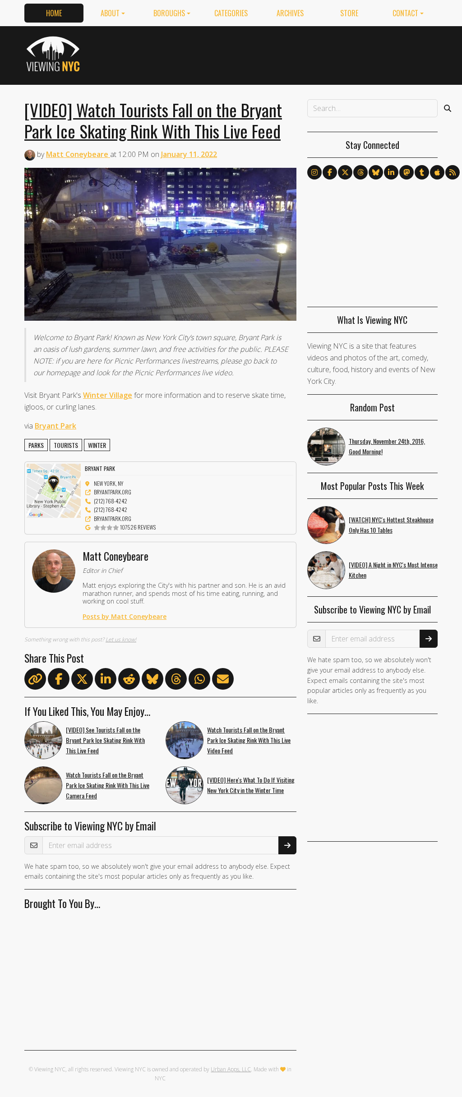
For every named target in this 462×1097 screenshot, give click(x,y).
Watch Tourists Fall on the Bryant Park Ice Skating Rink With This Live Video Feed (249, 740)
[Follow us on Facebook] (330, 172)
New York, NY (108, 483)
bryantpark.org (112, 492)
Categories (231, 13)
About (110, 13)
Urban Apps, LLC (231, 1069)
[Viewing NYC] (54, 53)
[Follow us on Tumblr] (422, 172)
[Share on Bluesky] (152, 681)
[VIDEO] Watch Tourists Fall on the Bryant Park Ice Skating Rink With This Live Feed (153, 120)
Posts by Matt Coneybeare (124, 616)
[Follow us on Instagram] (314, 172)
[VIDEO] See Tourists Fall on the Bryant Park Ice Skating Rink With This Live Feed (105, 740)
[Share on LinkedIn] (105, 681)
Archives (290, 13)
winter (97, 445)
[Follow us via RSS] (452, 172)
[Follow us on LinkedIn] (391, 172)
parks (36, 445)
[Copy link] (35, 679)
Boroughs (169, 13)
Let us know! (121, 639)
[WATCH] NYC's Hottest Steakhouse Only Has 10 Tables (391, 525)
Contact (405, 13)
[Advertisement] (273, 53)
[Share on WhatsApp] (199, 681)
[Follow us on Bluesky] (376, 172)
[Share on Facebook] (58, 681)
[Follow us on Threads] (360, 172)
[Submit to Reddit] (129, 681)
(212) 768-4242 (110, 501)
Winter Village (107, 395)
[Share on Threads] (176, 681)
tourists (66, 445)
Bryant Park (55, 426)
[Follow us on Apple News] (437, 172)
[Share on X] (82, 681)
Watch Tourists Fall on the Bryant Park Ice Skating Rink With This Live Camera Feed (107, 785)
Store (349, 13)
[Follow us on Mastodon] (406, 172)
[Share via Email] (223, 681)
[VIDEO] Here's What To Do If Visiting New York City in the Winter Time (251, 785)
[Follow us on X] (345, 172)
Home (54, 13)
